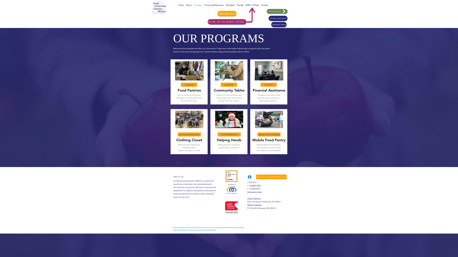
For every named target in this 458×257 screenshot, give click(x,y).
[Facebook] (249, 177)
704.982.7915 (255, 185)
